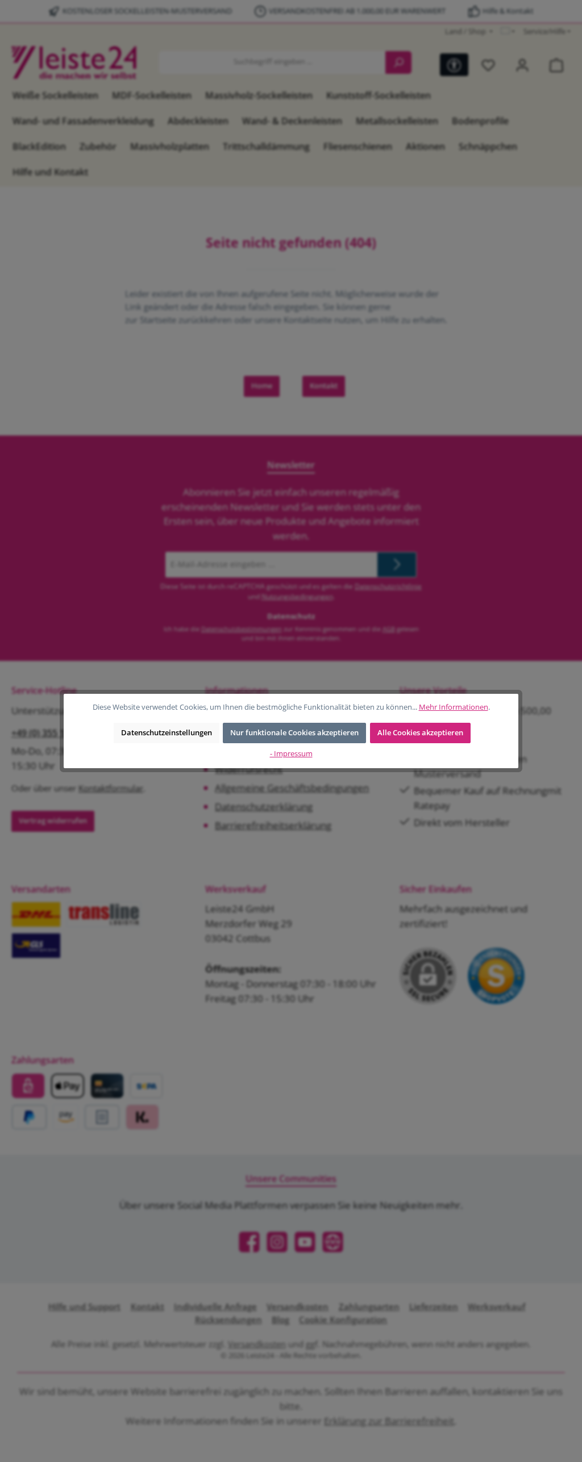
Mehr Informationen (453, 707)
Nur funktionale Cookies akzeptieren (294, 733)
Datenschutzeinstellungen (166, 733)
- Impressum (291, 754)
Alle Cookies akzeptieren (420, 733)
